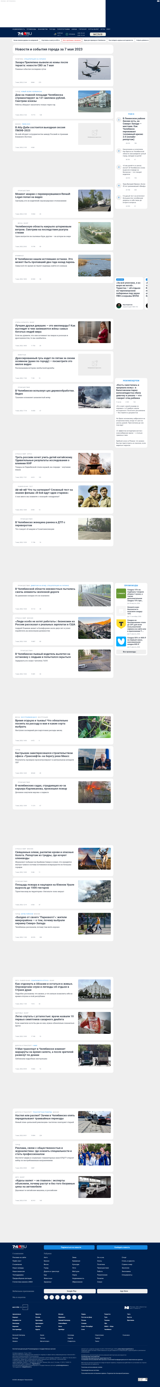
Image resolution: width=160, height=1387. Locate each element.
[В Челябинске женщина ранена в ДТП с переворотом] (94, 529)
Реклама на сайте (19, 1257)
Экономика (126, 1271)
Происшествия (103, 1268)
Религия (100, 1278)
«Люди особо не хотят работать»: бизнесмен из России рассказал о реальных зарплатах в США (45, 623)
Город (46, 1268)
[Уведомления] (141, 34)
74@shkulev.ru (36, 1364)
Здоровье (47, 1282)
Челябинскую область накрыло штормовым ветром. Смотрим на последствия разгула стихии (43, 229)
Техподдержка (18, 1275)
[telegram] (46, 1297)
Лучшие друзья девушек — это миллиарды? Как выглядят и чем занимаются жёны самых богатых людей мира (45, 328)
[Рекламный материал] (98, 34)
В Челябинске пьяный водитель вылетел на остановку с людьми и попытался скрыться (43, 655)
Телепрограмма (63, 29)
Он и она (100, 1257)
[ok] (57, 1297)
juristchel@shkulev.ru (62, 1365)
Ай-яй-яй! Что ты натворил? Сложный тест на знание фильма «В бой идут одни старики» (44, 491)
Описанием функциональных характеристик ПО (96, 1358)
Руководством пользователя (90, 1356)
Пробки (70, 34)
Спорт (124, 1257)
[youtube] (74, 1297)
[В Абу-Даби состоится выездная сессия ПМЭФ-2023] (94, 134)
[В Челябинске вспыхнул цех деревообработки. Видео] (94, 397)
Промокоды (31, 29)
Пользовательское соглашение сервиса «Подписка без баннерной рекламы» (105, 1373)
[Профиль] (146, 34)
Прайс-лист (17, 1261)
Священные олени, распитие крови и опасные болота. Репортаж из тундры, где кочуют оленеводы (44, 855)
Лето (74, 1268)
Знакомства (43, 29)
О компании (17, 1264)
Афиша (74, 29)
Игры (103, 29)
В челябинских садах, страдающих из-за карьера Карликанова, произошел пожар (41, 787)
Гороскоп (83, 29)
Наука (74, 1275)
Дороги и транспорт (51, 1271)
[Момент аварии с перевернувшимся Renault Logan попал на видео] (94, 200)
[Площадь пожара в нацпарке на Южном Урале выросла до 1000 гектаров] (94, 891)
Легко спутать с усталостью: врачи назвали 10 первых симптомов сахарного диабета (44, 1018)
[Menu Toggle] (13, 34)
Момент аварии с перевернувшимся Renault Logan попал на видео (42, 195)
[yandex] (80, 1297)
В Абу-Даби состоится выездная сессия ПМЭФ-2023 (40, 129)
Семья (99, 1282)
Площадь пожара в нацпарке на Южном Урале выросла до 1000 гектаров (44, 886)
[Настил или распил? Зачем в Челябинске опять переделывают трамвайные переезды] (94, 1122)
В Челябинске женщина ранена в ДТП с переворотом (40, 524)
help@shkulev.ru (27, 1367)
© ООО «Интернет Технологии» (23, 1380)
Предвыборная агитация (22, 1278)
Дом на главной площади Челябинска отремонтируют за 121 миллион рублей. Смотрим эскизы (40, 97)
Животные (48, 1278)
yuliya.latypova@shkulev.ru (126, 1349)
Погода (52, 29)
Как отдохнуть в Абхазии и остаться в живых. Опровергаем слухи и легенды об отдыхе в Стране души (44, 986)
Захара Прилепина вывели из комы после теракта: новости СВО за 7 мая (41, 64)
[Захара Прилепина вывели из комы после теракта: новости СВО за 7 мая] (94, 69)
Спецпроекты (127, 1275)
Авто (46, 1257)
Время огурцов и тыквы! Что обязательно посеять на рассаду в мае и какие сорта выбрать (41, 723)
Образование (77, 1282)
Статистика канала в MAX (23, 1282)
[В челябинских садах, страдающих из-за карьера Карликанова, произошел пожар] (94, 792)
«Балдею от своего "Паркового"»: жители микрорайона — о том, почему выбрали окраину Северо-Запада (41, 920)
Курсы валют (93, 29)
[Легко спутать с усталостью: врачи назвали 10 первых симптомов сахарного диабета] (94, 1023)
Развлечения (102, 1275)
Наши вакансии (19, 1271)
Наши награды (18, 1268)
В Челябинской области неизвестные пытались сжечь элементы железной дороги (45, 590)
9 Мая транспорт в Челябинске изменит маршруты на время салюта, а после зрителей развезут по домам (44, 1051)
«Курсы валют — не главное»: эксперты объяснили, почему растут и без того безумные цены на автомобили (45, 1183)
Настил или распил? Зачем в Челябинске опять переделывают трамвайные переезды (45, 1117)
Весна (46, 1264)
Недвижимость (19, 29)
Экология (125, 1268)
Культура (75, 1264)
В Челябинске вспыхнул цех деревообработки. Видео (44, 392)
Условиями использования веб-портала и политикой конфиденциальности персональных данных (112, 1359)
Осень (99, 1261)
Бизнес (46, 1261)
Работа (100, 1271)
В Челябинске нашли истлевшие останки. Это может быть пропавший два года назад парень (45, 260)
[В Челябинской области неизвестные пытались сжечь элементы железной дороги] (94, 595)
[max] (63, 1297)
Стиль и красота (128, 1261)
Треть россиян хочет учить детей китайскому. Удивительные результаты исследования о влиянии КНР (44, 460)
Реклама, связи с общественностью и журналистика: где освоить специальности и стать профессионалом (43, 1151)
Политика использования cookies (91, 1367)
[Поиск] (135, 34)
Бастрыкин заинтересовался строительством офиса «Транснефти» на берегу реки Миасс (44, 755)
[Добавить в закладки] (109, 82)
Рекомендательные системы (90, 1370)
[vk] (52, 1297)
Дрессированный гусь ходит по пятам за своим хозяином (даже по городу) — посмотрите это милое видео (45, 361)
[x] (69, 1297)
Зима (74, 1257)
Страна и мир (127, 1264)
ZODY (108, 29)
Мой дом (75, 1271)
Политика (101, 1264)
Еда (45, 1275)
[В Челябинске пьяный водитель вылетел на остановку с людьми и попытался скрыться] (94, 660)
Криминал (76, 1261)
